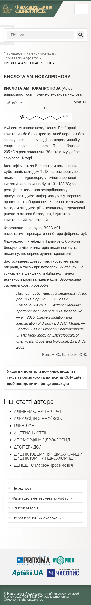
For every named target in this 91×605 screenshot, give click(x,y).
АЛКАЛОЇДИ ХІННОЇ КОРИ (39, 418)
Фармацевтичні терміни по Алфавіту (42, 498)
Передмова (21, 488)
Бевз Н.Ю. (51, 355)
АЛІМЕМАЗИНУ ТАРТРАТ (38, 411)
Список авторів (25, 508)
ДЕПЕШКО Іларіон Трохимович (43, 465)
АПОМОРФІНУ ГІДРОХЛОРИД (42, 440)
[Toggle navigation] (81, 9)
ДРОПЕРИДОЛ (28, 447)
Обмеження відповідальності (25, 599)
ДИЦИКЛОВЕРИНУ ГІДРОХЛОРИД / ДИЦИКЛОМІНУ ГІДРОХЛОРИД (48, 456)
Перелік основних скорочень (36, 518)
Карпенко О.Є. (74, 355)
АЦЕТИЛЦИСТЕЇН (31, 433)
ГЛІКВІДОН (24, 425)
